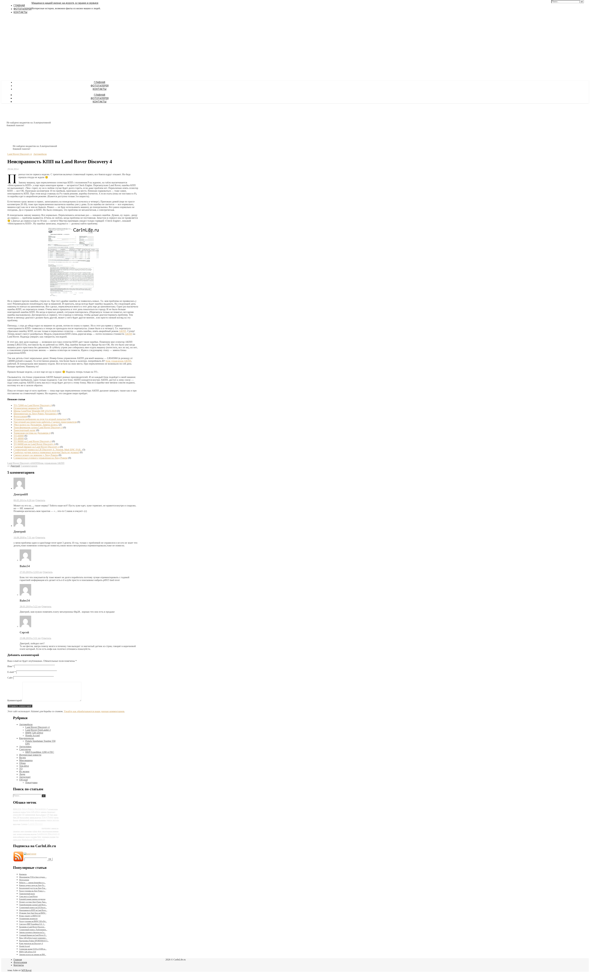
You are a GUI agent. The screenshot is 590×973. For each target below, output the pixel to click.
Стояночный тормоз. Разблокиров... (33, 930)
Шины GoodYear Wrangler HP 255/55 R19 (35, 411)
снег (14, 834)
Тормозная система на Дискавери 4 (32, 433)
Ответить (40, 500)
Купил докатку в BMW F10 (29, 916)
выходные (16, 824)
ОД (48, 814)
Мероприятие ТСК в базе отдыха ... (33, 877)
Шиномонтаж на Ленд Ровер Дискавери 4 (36, 413)
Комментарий (14, 700)
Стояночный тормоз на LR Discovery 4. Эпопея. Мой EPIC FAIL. (48, 449)
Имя (10, 666)
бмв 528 (16, 817)
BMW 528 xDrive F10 (27, 952)
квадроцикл (46, 828)
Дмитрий (15, 466)
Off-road (23, 779)
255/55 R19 (17, 815)
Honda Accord (32, 735)
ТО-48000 (19, 438)
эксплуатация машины (50, 831)
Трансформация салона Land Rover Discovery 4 (38, 427)
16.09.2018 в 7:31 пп (24, 537)
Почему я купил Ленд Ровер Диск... (33, 902)
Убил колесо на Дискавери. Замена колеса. (36, 424)
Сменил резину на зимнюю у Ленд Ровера (36, 455)
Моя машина (26, 760)
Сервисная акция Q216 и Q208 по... (33, 949)
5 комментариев (29, 466)
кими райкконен (19, 837)
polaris (34, 831)
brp (57, 837)
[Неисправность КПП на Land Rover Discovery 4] (73, 295)
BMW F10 (17, 809)
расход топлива (31, 837)
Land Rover (35, 823)
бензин (15, 820)
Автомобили (40, 154)
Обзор (22, 763)
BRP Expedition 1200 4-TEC (39, 752)
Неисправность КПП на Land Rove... (33, 910)
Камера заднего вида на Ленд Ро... (32, 885)
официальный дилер (26, 820)
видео (56, 817)
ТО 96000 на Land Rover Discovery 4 (32, 441)
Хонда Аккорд (41, 815)
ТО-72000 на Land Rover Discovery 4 (33, 405)
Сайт (10, 677)
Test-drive (24, 766)
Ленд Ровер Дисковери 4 (35, 809)
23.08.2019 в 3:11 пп (30, 638)
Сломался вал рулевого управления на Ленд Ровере (41, 458)
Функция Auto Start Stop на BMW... (32, 913)
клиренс (44, 812)
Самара (24, 824)
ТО (21, 768)
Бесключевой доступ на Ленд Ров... (32, 888)
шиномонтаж (30, 815)
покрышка (28, 831)
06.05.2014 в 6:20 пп (24, 500)
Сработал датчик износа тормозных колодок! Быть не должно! (46, 452)
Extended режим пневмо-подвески (32, 899)
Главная (19, 5)
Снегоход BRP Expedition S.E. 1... (32, 924)
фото (39, 831)
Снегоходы (25, 749)
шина (55, 815)
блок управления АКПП (118, 361)
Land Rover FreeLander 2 (38, 730)
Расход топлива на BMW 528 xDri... (33, 921)
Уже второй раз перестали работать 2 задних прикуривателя (45, 422)
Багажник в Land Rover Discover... (32, 927)
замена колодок (35, 817)
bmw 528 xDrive (33, 812)
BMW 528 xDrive (34, 732)
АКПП (122, 331)
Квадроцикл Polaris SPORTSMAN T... (34, 941)
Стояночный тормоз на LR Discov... (33, 907)
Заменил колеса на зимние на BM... (32, 954)
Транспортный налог (25, 430)
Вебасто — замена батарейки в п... (32, 883)
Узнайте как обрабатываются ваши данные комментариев (94, 711)
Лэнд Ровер (47, 817)
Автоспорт (25, 777)
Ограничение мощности (26, 408)
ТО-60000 (19, 435)
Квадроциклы (26, 738)
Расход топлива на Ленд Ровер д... (32, 891)
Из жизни (24, 771)
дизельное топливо (49, 837)
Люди (22, 774)
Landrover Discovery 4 (48, 834)
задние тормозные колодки (27, 834)
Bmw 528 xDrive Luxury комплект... (33, 938)
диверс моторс (52, 820)
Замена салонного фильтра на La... (32, 932)
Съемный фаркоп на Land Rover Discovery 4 (36, 447)
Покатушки (31, 782)
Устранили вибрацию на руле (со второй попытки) (40, 419)
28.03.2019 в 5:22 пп (30, 606)
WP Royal (26, 970)
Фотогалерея (22, 8)
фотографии (24, 817)
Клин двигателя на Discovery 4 (31, 943)
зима (22, 831)
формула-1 (51, 812)
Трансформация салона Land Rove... (33, 905)
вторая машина (40, 820)
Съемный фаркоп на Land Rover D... (33, 935)
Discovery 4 (39, 839)
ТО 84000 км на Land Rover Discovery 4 (34, 444)
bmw (39, 837)
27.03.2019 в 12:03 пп (31, 572)
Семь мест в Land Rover (28, 896)
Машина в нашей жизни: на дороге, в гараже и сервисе (64, 3)
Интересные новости (30, 755)
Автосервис (25, 746)
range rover (17, 840)
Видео (22, 757)
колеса (23, 812)
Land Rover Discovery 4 (19, 154)
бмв (51, 815)
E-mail (11, 672)
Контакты (20, 12)
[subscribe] (30, 854)
